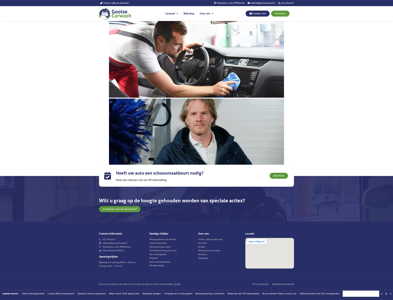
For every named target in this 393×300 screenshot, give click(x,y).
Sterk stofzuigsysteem (33, 293)
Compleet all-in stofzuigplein (178, 293)
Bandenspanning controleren (210, 293)
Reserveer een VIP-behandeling (243, 293)
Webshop (188, 13)
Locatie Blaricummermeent (61, 293)
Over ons (205, 13)
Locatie (249, 233)
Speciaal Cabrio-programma (91, 293)
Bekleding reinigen (151, 293)
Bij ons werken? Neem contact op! (279, 293)
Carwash (170, 13)
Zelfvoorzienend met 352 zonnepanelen (320, 293)
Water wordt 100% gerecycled (124, 293)
